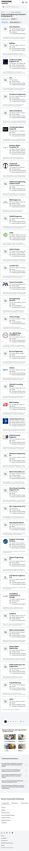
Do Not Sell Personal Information (7, 842)
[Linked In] (1, 833)
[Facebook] (4, 833)
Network (5, 3)
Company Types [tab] (5, 803)
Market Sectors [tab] (15, 803)
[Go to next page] (23, 722)
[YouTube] (12, 832)
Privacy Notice (4, 838)
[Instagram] (9, 833)
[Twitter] (6, 833)
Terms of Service (4, 840)
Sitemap (2, 845)
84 (21, 721)
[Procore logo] (7, 1)
